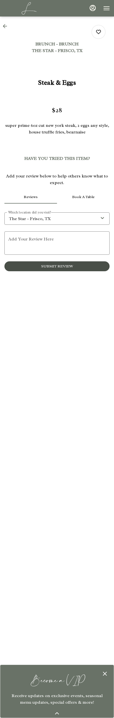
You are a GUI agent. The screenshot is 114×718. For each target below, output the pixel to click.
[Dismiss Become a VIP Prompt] (105, 673)
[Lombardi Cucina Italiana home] (29, 8)
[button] (6, 26)
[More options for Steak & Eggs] (98, 32)
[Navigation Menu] (106, 8)
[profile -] (92, 8)
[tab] (30, 197)
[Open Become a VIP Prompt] (57, 713)
